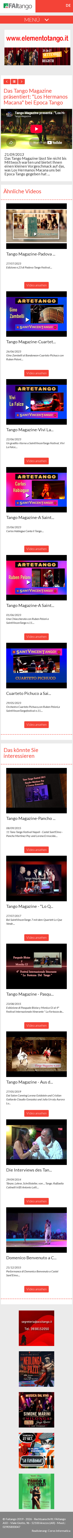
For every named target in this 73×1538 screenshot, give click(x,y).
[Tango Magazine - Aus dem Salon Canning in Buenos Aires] (36, 1054)
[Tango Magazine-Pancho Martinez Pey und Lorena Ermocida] (36, 791)
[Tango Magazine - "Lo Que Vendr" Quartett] (36, 878)
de (68, 5)
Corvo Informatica (59, 1530)
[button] (36, 226)
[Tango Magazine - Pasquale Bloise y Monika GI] (36, 966)
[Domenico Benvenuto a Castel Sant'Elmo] (36, 1230)
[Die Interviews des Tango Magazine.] (36, 1142)
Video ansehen (36, 285)
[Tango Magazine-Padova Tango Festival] (36, 226)
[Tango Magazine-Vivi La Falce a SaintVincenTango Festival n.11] (36, 402)
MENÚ (32, 19)
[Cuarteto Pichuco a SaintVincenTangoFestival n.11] (36, 665)
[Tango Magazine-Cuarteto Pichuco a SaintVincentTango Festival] (36, 314)
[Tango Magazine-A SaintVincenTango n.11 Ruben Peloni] (36, 578)
